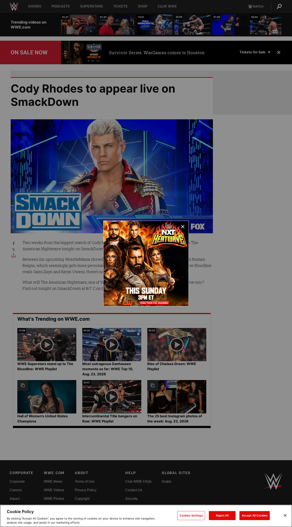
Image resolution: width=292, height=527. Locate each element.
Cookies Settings (191, 515)
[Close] (285, 515)
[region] (146, 516)
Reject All (222, 515)
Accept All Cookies (254, 515)
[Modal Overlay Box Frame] (146, 263)
